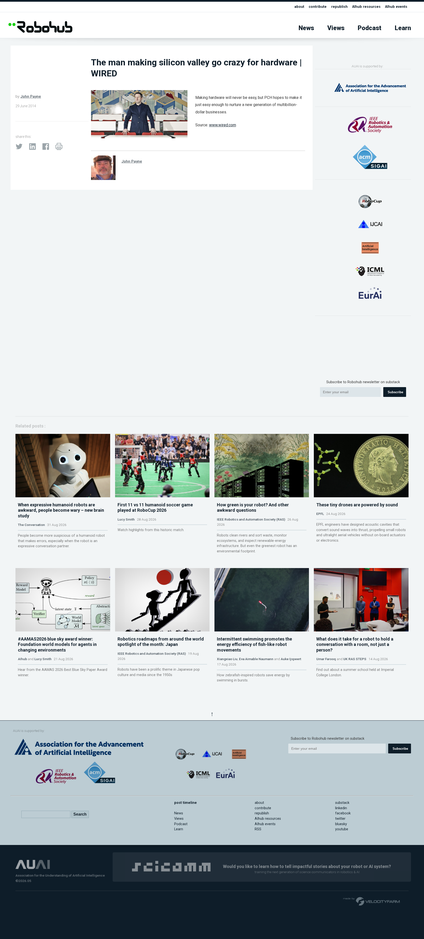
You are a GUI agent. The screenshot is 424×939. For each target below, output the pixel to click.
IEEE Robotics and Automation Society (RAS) (251, 519)
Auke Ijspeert (291, 659)
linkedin (341, 808)
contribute (318, 7)
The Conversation (31, 525)
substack (342, 803)
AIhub (22, 659)
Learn (403, 28)
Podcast (369, 28)
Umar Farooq (326, 659)
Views (335, 28)
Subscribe (395, 392)
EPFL (320, 514)
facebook (343, 813)
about (299, 7)
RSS (258, 829)
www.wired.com (222, 125)
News (306, 28)
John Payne (30, 96)
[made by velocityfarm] (371, 901)
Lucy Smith (126, 519)
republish (339, 7)
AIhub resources (366, 7)
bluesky (341, 824)
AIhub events (396, 7)
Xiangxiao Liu (227, 659)
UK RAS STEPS (354, 659)
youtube (341, 829)
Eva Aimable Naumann (256, 659)
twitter (340, 819)
